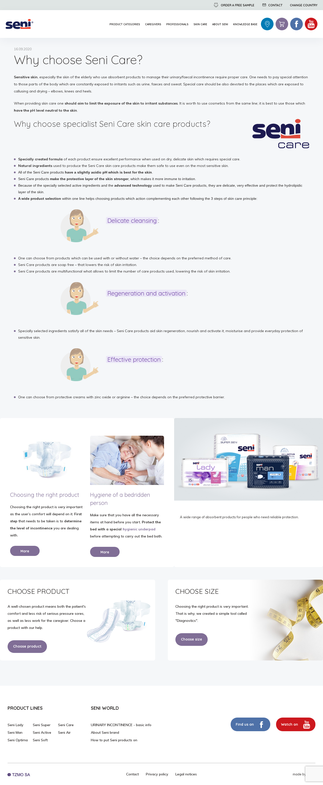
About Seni (220, 24)
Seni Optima (18, 740)
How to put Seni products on (114, 740)
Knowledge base (245, 24)
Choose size (191, 639)
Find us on (245, 724)
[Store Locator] (267, 24)
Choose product (27, 646)
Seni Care (66, 725)
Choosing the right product (44, 494)
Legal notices (186, 774)
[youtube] (311, 24)
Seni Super (41, 725)
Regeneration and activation (146, 293)
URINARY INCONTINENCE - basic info (121, 725)
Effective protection (134, 359)
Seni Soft (40, 740)
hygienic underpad (139, 529)
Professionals (177, 24)
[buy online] (282, 24)
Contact (132, 774)
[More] (47, 460)
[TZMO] (19, 774)
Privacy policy (157, 774)
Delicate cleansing (132, 220)
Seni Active (42, 732)
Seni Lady (15, 725)
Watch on (290, 724)
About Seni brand (105, 732)
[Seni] (19, 24)
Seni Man (15, 732)
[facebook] (296, 24)
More (24, 551)
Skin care (200, 24)
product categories (125, 24)
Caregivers (153, 24)
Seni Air (64, 732)
